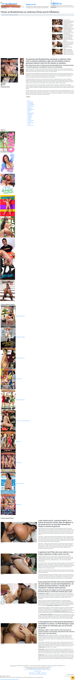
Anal (28, 100)
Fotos (38, 5)
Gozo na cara (30, 125)
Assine (52, 9)
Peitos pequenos (31, 113)
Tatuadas (29, 115)
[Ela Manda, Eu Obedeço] (7, 142)
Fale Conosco (31, 672)
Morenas (29, 119)
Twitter (37, 672)
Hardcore (29, 108)
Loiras (29, 124)
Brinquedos (30, 116)
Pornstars (29, 121)
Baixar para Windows (8, 679)
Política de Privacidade (41, 674)
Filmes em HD (30, 105)
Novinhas (29, 110)
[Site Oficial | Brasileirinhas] (11, 6)
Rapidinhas (34, 5)
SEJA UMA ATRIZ (37, 671)
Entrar (49, 5)
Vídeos (30, 5)
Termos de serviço (32, 674)
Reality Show (41, 6)
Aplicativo (45, 5)
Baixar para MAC (15, 679)
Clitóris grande (31, 122)
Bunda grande (30, 103)
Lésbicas (29, 117)
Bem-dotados (30, 101)
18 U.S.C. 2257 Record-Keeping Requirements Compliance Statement (37, 669)
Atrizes (26, 5)
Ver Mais (28, 96)
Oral (28, 111)
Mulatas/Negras (31, 109)
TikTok (43, 672)
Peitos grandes (31, 120)
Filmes (23, 5)
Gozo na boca (30, 106)
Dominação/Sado (31, 104)
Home (3, 14)
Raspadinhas (30, 114)
